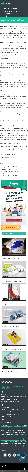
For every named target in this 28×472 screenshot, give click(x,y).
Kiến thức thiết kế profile (12, 175)
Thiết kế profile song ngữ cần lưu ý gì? (9, 171)
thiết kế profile (20, 439)
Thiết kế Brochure (18, 428)
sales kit (17, 434)
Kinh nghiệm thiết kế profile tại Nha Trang (10, 173)
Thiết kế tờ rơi (17, 425)
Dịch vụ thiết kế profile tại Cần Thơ (10, 372)
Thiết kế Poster (17, 432)
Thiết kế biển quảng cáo (7, 425)
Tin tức (17, 13)
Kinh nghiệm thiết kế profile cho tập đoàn (9, 169)
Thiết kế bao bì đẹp (18, 445)
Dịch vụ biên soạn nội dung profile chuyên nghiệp (11, 167)
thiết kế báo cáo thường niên (11, 436)
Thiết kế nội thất (8, 432)
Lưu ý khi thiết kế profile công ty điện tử (9, 166)
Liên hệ (5, 16)
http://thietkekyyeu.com (9, 439)
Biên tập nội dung (8, 13)
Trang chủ (6, 9)
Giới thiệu (14, 9)
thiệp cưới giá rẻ (8, 445)
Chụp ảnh (17, 11)
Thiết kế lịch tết (11, 430)
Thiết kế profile (7, 11)
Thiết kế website (8, 428)
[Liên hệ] (23, 456)
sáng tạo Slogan (10, 434)
